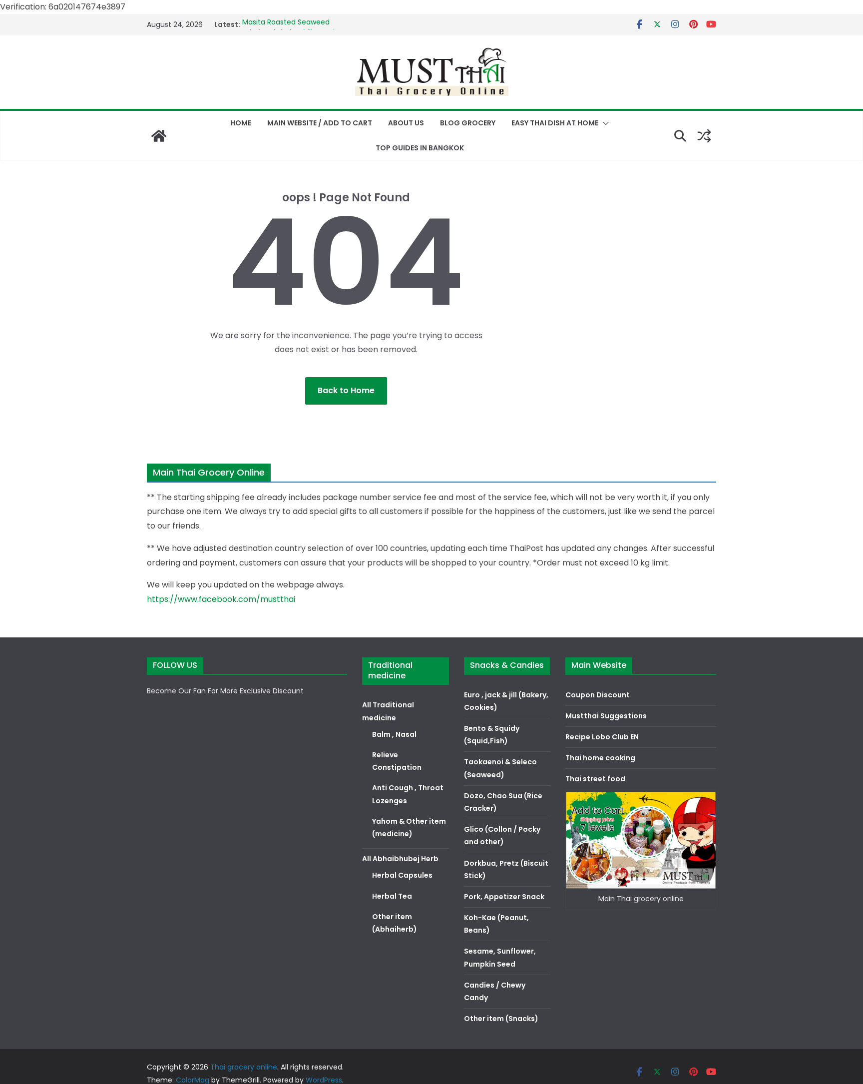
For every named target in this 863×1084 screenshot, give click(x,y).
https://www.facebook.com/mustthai (221, 599)
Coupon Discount (597, 695)
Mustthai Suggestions (606, 716)
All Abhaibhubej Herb (400, 859)
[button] (603, 123)
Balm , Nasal (394, 734)
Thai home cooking (600, 758)
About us (406, 123)
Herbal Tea (392, 896)
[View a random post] (704, 136)
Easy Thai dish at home (554, 123)
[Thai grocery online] (159, 136)
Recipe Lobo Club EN (602, 737)
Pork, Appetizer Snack (504, 897)
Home (240, 123)
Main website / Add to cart (319, 123)
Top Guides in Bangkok (420, 148)
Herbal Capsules (402, 875)
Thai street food (595, 779)
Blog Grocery (467, 123)
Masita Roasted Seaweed (286, 24)
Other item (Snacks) (501, 1019)
